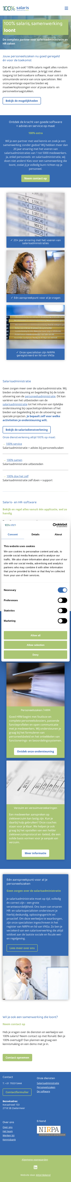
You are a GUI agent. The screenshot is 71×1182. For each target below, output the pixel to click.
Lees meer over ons (22, 948)
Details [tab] (36, 534)
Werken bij (9, 1135)
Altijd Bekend (43, 1175)
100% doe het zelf (17, 476)
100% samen (14, 460)
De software (43, 1091)
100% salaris (16, 8)
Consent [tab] (13, 534)
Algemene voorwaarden (35, 1159)
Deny (35, 654)
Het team (8, 1131)
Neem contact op (35, 178)
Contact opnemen (17, 1057)
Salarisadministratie (48, 1083)
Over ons (8, 1127)
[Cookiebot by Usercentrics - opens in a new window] (52, 525)
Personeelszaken (46, 1087)
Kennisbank (9, 1139)
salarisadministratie (15, 404)
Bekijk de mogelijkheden (22, 101)
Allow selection (35, 645)
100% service (14, 444)
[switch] (62, 600)
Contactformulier (17, 1092)
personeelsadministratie (40, 396)
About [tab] (58, 534)
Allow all (35, 635)
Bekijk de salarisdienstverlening (27, 430)
